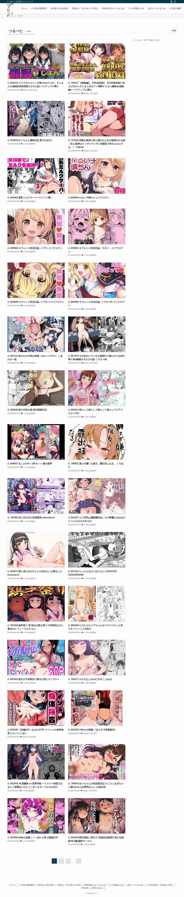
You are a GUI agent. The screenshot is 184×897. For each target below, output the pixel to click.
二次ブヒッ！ (10, 8)
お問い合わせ (97, 888)
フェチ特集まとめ (115, 885)
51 (78, 861)
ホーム (13, 885)
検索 (174, 30)
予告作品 (85, 888)
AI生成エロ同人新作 (45, 885)
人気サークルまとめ (134, 885)
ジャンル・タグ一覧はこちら (146, 40)
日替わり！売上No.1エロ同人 (69, 885)
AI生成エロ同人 (166, 885)
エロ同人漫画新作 (26, 885)
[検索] (175, 1)
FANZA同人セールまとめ (94, 885)
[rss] (171, 1)
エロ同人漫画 (151, 885)
